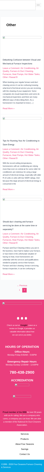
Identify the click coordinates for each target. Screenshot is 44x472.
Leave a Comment (11, 68)
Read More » (8, 108)
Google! (24, 325)
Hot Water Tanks (32, 74)
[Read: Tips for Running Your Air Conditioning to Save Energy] (22, 126)
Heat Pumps (17, 74)
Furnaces (7, 74)
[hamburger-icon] (38, 5)
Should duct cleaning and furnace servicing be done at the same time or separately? (20, 226)
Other (5, 77)
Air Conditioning (28, 68)
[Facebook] (18, 318)
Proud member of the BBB (15, 412)
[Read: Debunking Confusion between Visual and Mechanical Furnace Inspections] (22, 45)
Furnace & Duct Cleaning (21, 71)
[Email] (26, 318)
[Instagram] (22, 318)
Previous (22, 285)
